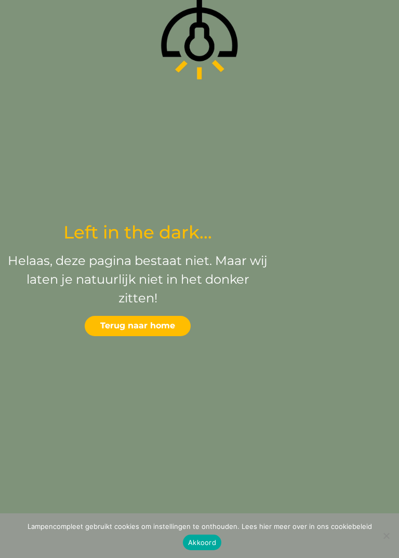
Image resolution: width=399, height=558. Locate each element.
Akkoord (202, 542)
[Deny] (386, 535)
